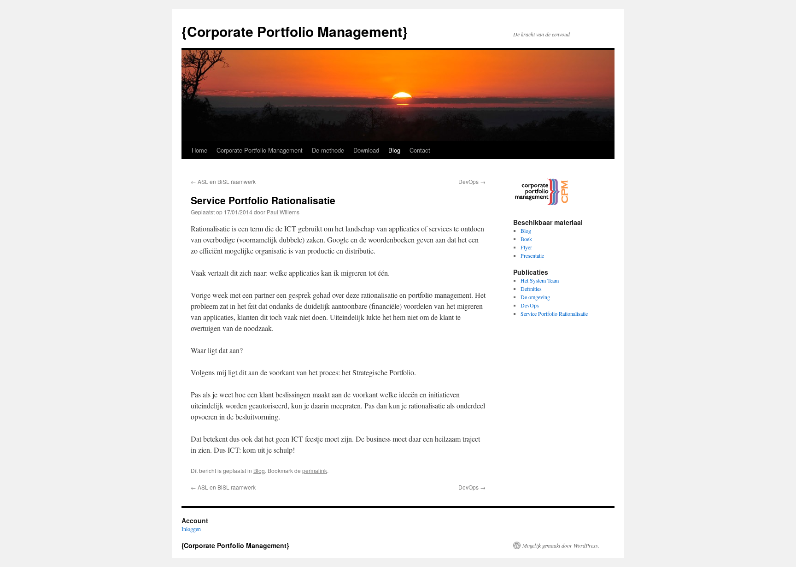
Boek (526, 238)
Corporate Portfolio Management (260, 150)
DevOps (472, 181)
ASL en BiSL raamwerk (223, 181)
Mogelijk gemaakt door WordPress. (560, 545)
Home (199, 150)
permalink (314, 470)
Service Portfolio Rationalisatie (554, 313)
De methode (328, 150)
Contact (420, 150)
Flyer (526, 247)
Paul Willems (283, 212)
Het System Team (540, 280)
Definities (531, 288)
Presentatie (532, 255)
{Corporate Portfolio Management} (294, 31)
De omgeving (535, 297)
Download (366, 150)
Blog (394, 150)
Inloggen (191, 528)
